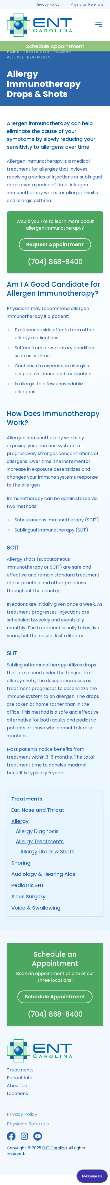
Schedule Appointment (55, 46)
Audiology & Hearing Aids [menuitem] (43, 874)
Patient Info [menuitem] (19, 1078)
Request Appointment (55, 244)
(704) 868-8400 (55, 261)
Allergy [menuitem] (19, 821)
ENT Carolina (54, 1148)
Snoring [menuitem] (20, 862)
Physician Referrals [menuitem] (87, 4)
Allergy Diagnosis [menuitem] (37, 831)
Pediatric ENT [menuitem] (27, 885)
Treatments (36, 51)
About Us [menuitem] (17, 1085)
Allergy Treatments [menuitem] (40, 841)
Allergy (62, 51)
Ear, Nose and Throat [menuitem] (37, 809)
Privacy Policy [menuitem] (48, 4)
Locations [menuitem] (17, 1093)
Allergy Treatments (28, 57)
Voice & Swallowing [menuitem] (35, 907)
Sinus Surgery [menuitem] (28, 896)
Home (13, 51)
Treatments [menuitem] (20, 1070)
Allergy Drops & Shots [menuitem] (47, 851)
